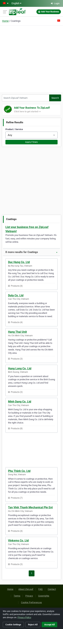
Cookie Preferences (31, 602)
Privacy (29, 595)
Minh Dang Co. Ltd (19, 401)
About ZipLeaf (25, 589)
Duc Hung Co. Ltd (19, 262)
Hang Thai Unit (17, 332)
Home (5, 21)
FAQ (40, 589)
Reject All (32, 624)
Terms (17, 595)
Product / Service (14, 129)
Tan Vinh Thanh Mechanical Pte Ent (30, 507)
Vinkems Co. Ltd (18, 540)
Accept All (49, 624)
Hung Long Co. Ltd (19, 368)
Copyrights (43, 595)
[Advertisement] (31, 58)
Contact (52, 589)
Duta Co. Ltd (15, 295)
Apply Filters (31, 142)
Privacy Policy (24, 617)
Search (55, 98)
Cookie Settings (13, 624)
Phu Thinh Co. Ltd (19, 471)
